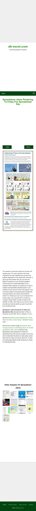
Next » (29, 147)
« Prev (7, 147)
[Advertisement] (18, 22)
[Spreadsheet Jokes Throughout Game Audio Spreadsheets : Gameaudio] (6, 410)
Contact (31, 504)
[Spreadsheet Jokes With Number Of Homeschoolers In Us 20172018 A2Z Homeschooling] (29, 410)
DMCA (4, 504)
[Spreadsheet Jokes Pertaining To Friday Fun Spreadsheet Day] (18, 191)
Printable (29, 314)
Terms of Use (23, 504)
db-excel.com (18, 46)
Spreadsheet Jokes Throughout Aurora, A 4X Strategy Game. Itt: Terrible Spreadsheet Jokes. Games (18, 328)
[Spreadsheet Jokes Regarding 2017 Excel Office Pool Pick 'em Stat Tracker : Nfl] (29, 402)
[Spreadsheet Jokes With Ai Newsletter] (13, 410)
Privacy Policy (13, 504)
